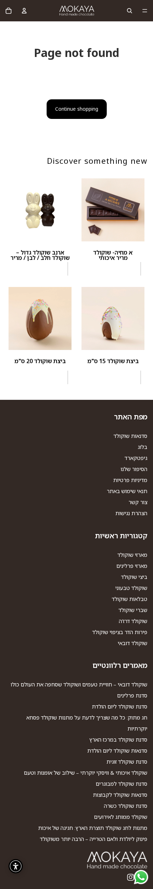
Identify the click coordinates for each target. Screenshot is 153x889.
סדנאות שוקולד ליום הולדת (117, 750)
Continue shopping (76, 108)
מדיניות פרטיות (130, 479)
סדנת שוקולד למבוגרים (121, 783)
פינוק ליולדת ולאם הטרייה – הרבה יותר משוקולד (93, 838)
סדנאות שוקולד (130, 435)
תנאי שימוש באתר (127, 491)
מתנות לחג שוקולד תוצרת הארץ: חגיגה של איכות (92, 827)
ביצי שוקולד (134, 576)
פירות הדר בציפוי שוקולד (119, 632)
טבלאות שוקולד (129, 598)
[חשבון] (24, 11)
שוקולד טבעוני (131, 587)
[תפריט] (145, 10)
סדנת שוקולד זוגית (126, 761)
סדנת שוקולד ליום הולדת (119, 706)
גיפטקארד (136, 457)
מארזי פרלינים (131, 565)
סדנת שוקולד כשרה (125, 805)
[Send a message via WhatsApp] (141, 877)
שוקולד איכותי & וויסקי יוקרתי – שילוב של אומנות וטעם (85, 772)
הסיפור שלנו (134, 468)
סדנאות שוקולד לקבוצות (120, 794)
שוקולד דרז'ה (133, 620)
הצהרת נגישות (131, 513)
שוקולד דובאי (132, 643)
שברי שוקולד (132, 609)
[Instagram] (130, 877)
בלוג (142, 446)
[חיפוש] (129, 11)
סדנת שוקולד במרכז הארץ (118, 739)
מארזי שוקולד (132, 554)
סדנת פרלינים (132, 695)
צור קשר (137, 502)
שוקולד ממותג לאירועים (120, 816)
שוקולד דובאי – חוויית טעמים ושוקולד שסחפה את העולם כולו (79, 684)
